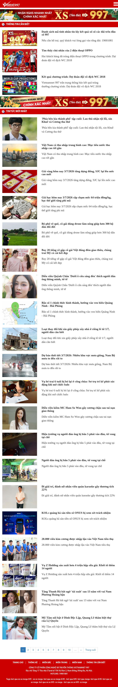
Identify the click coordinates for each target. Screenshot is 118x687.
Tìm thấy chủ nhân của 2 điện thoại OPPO (67, 50)
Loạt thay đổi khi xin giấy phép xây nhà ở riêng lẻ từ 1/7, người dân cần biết (76, 331)
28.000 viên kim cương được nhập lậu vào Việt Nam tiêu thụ (77, 538)
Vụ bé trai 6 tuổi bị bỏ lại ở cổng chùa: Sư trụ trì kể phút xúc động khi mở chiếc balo (78, 383)
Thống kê (32, 662)
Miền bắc (46, 662)
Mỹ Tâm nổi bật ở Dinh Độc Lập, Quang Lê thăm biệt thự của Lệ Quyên (76, 619)
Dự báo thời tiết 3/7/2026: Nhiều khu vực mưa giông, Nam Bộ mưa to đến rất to (78, 357)
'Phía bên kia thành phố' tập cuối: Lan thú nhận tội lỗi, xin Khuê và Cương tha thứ (77, 120)
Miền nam (77, 662)
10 (69, 649)
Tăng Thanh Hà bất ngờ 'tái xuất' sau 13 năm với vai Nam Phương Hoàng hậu (76, 593)
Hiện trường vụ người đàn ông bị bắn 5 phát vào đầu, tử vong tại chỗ (78, 436)
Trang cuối (90, 649)
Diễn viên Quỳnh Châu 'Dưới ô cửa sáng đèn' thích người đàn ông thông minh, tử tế (78, 278)
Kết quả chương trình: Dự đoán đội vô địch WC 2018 (73, 76)
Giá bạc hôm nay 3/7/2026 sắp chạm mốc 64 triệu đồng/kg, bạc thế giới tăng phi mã (76, 199)
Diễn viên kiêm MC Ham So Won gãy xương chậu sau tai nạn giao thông (78, 409)
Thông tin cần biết (96, 662)
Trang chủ (18, 662)
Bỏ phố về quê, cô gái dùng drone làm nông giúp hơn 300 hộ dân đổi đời (77, 225)
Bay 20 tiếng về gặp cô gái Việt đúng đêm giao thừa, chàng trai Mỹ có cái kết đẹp (76, 251)
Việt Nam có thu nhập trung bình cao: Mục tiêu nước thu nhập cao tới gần (76, 146)
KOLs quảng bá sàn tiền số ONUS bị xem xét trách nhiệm (76, 512)
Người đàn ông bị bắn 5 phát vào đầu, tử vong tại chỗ (73, 460)
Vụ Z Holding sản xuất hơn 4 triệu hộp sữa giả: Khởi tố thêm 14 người (78, 567)
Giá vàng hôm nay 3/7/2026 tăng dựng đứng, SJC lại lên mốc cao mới (78, 173)
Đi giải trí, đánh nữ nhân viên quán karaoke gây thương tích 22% (78, 488)
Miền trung (61, 662)
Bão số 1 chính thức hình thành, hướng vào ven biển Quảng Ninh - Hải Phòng (77, 304)
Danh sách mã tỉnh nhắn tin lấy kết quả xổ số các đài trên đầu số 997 (79, 33)
